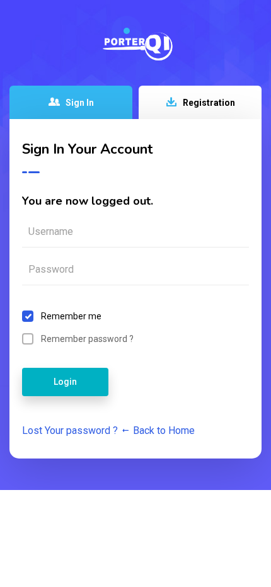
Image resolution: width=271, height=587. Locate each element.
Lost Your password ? (70, 430)
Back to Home (162, 430)
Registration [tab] (208, 103)
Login (65, 382)
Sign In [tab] (79, 103)
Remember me (71, 316)
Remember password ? (87, 339)
